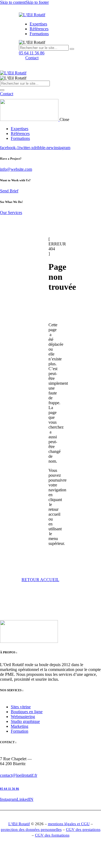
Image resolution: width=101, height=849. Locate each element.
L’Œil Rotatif (19, 824)
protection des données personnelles (31, 829)
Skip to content (13, 2)
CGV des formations (52, 835)
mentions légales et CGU (69, 824)
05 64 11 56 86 (9, 788)
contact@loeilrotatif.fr (18, 775)
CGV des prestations (83, 829)
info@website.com (16, 169)
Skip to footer (37, 2)
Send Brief (9, 191)
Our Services (11, 212)
